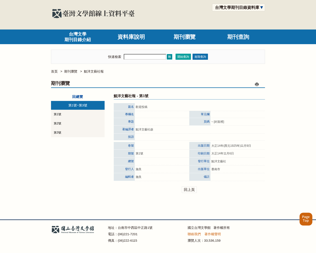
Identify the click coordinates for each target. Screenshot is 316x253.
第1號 (57, 114)
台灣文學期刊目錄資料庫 (237, 7)
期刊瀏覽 (185, 37)
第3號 (57, 132)
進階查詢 (200, 56)
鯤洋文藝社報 (94, 71)
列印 (256, 84)
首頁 (54, 71)
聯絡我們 (194, 234)
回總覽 (77, 97)
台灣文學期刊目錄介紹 (78, 37)
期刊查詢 (238, 37)
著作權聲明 (212, 234)
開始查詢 (183, 56)
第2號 (57, 123)
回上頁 (189, 190)
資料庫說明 (131, 37)
